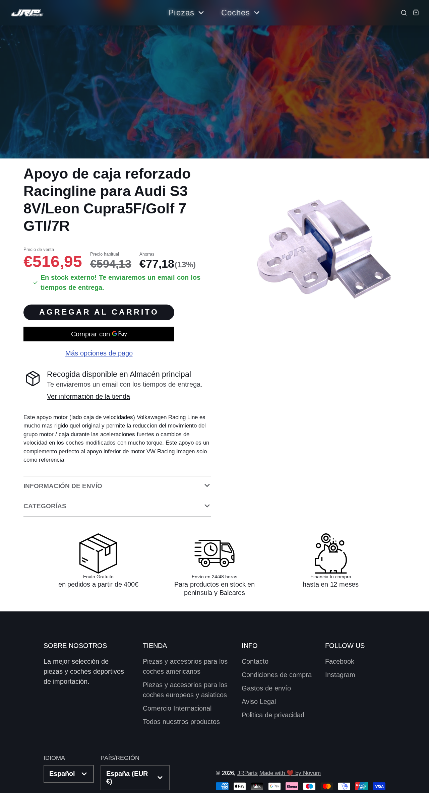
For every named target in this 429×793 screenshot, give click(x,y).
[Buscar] (401, 12)
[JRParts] (27, 13)
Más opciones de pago (99, 353)
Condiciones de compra (277, 674)
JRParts (247, 773)
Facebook (339, 661)
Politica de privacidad (273, 715)
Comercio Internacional (177, 708)
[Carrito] (413, 12)
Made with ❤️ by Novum (290, 773)
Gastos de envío (266, 688)
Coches (235, 12)
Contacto (255, 661)
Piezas (181, 12)
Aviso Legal (259, 701)
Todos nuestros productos (181, 721)
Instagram (340, 674)
